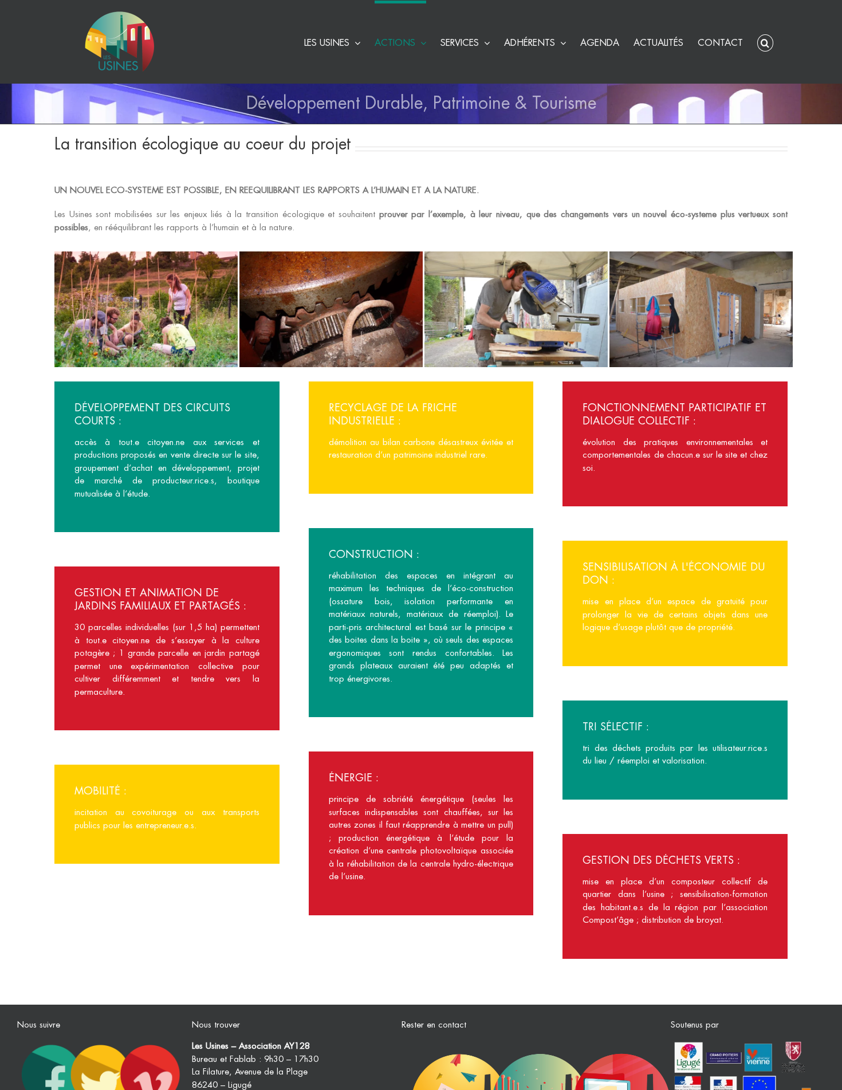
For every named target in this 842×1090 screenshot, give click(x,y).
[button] (765, 41)
